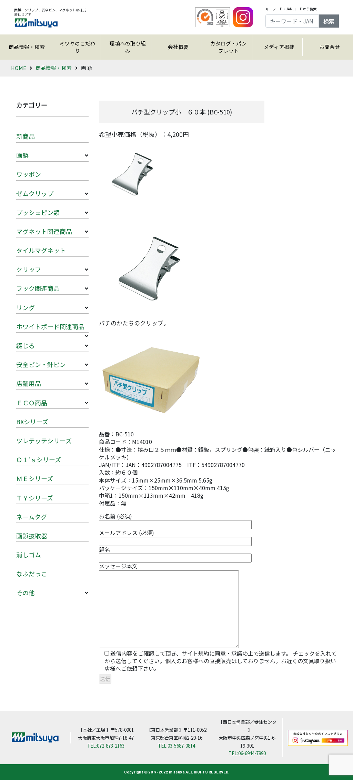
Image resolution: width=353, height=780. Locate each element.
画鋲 (22, 155)
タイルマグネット (41, 250)
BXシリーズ (32, 421)
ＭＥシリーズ (34, 478)
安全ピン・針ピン (41, 364)
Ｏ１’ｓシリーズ (38, 459)
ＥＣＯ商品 (31, 402)
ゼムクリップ (34, 193)
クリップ (28, 269)
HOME (18, 67)
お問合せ (329, 46)
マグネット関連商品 (44, 231)
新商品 (25, 136)
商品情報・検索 (27, 46)
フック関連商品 (38, 288)
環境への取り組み (128, 47)
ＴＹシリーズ (34, 497)
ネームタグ (31, 516)
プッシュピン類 (38, 212)
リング (25, 307)
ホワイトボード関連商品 (50, 326)
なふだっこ (31, 573)
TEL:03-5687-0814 (176, 745)
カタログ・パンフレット (228, 47)
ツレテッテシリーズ (44, 440)
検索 (328, 21)
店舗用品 (28, 383)
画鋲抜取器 (31, 535)
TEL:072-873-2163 (105, 745)
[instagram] (243, 16)
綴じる (25, 345)
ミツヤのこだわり (77, 47)
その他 (25, 592)
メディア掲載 (279, 46)
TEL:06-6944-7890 (247, 753)
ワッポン (28, 174)
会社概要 (178, 46)
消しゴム (28, 554)
